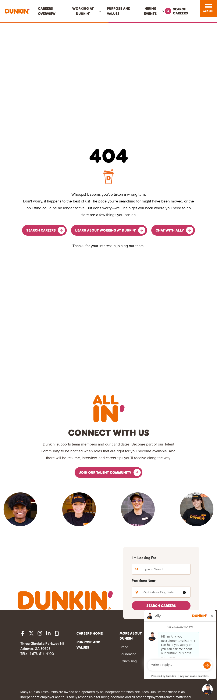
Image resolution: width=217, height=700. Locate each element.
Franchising (128, 661)
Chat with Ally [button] (170, 230)
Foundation (128, 654)
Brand (124, 647)
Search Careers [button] (41, 230)
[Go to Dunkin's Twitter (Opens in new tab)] (31, 633)
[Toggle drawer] (208, 6)
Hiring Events (150, 11)
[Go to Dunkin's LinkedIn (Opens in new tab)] (48, 633)
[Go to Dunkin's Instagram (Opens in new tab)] (39, 633)
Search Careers (161, 606)
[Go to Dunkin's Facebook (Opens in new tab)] (22, 633)
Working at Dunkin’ (83, 11)
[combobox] (160, 592)
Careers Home (90, 633)
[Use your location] (184, 592)
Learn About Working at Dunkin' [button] (105, 230)
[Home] (17, 11)
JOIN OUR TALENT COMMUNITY (105, 472)
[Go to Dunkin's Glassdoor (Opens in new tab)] (56, 633)
